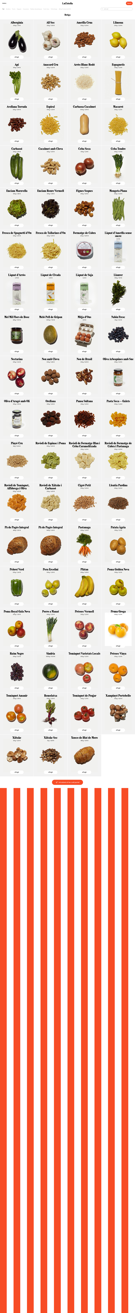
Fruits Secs (46, 9)
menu (4, 3)
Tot (3, 9)
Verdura (8, 9)
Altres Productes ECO (65, 9)
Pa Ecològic (54, 9)
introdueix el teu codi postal (69, 782)
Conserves (26, 9)
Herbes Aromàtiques (36, 9)
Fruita (13, 9)
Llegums (19, 9)
